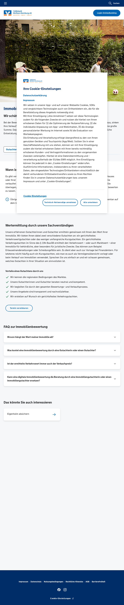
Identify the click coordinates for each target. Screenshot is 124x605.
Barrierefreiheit (98, 581)
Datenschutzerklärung (35, 95)
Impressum (23, 581)
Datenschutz (36, 581)
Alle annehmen (90, 202)
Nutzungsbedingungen (53, 581)
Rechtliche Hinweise (74, 581)
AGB (87, 581)
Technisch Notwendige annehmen (60, 202)
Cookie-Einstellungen (35, 196)
